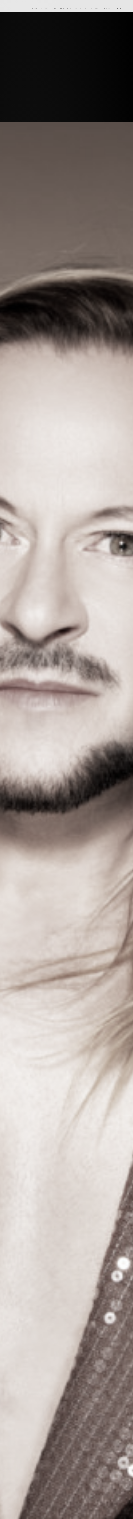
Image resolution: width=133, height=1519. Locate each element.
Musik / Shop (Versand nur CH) (73, 8)
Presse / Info (94, 8)
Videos (53, 8)
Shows (44, 8)
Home (34, 8)
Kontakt (107, 8)
